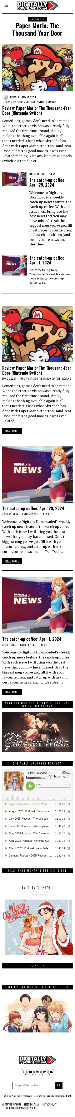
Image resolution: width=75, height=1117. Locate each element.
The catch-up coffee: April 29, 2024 (47, 182)
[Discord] (51, 1072)
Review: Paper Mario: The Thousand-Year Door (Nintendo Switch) (36, 110)
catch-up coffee (38, 174)
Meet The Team (31, 1104)
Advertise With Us (11, 1104)
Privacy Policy (49, 1104)
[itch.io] (37, 1072)
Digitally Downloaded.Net (58, 1096)
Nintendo (18, 102)
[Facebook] (24, 1072)
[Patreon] (44, 1072)
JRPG (7, 102)
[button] (58, 1085)
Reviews (52, 102)
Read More (12, 431)
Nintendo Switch (35, 102)
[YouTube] (31, 1072)
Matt (16, 97)
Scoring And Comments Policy (21, 1108)
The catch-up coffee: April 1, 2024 (47, 260)
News (53, 174)
